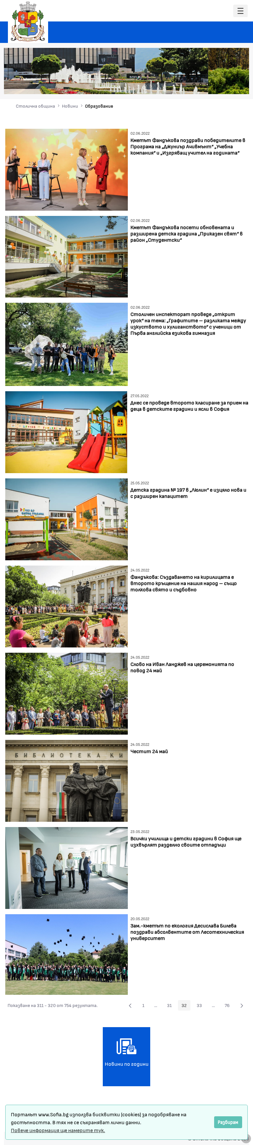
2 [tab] (200, 84)
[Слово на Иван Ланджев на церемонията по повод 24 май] (66, 693)
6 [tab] (227, 84)
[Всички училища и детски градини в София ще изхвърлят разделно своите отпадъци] (66, 867)
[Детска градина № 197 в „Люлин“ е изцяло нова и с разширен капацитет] (66, 518)
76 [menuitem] (229, 1006)
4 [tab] (213, 84)
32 (186, 1006)
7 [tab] (233, 84)
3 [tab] (207, 84)
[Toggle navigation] (240, 11)
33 (201, 1006)
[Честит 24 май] (66, 780)
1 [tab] (194, 84)
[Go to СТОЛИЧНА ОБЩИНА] (28, 21)
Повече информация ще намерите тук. (58, 1130)
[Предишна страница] (130, 1005)
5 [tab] (220, 84)
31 (171, 1006)
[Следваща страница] (242, 1005)
